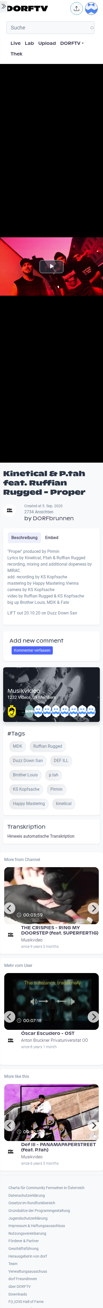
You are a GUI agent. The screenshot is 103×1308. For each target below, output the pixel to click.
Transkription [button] (26, 826)
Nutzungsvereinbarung (27, 1233)
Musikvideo (23, 690)
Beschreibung (24, 537)
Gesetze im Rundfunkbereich (31, 1203)
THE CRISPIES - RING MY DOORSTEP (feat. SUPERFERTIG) (59, 930)
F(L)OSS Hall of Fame (26, 1302)
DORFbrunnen (53, 518)
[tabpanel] (51, 584)
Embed (51, 537)
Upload (47, 43)
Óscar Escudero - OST (47, 1033)
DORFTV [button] (70, 43)
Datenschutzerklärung (26, 1195)
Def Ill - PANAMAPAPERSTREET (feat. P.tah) (58, 1147)
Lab (29, 43)
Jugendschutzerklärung (28, 1218)
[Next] (93, 908)
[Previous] (9, 908)
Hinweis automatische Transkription (40, 836)
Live (16, 43)
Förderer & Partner (23, 1241)
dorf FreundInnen (22, 1279)
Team (12, 1264)
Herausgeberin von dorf (27, 1256)
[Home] (36, 8)
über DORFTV (19, 1286)
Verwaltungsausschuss (27, 1271)
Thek (16, 54)
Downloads (17, 1294)
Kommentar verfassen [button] (32, 650)
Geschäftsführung (23, 1248)
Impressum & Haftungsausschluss (36, 1226)
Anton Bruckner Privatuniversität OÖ (54, 1040)
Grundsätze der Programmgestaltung (39, 1210)
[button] (76, 8)
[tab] (24, 537)
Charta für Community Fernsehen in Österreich (46, 1188)
